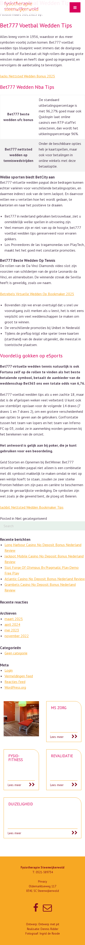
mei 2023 (12, 630)
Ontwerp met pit (48, 924)
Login (9, 670)
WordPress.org (15, 687)
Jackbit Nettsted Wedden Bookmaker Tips (31, 507)
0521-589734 (44, 872)
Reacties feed (15, 681)
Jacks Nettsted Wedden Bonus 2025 (27, 76)
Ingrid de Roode (49, 933)
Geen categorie (16, 653)
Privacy (42, 881)
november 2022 (17, 635)
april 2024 (12, 624)
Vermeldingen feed (19, 676)
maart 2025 (14, 618)
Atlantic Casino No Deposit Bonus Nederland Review (45, 578)
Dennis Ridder (49, 929)
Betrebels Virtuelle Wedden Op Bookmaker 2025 (37, 294)
